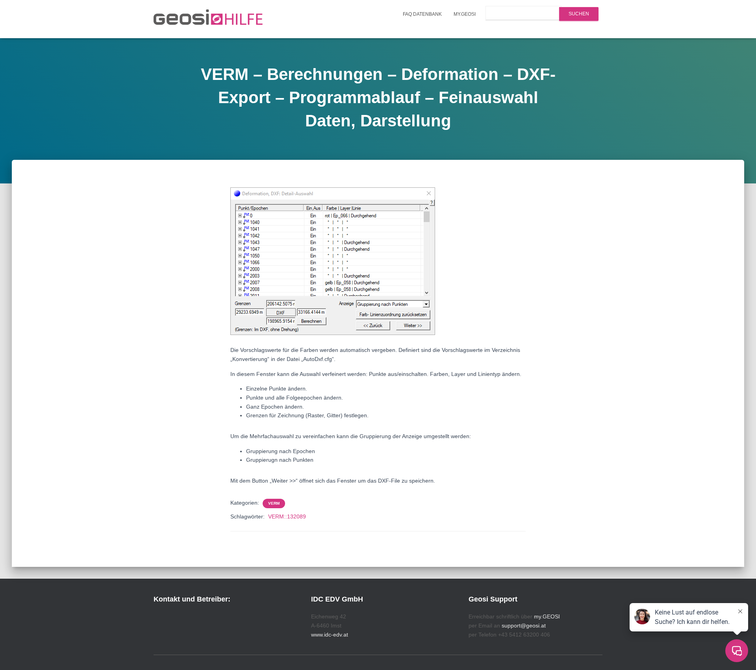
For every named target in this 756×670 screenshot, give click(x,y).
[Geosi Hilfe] (208, 19)
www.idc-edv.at (329, 634)
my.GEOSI (465, 14)
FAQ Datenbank (422, 14)
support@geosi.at (524, 625)
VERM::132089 (287, 516)
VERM (274, 503)
